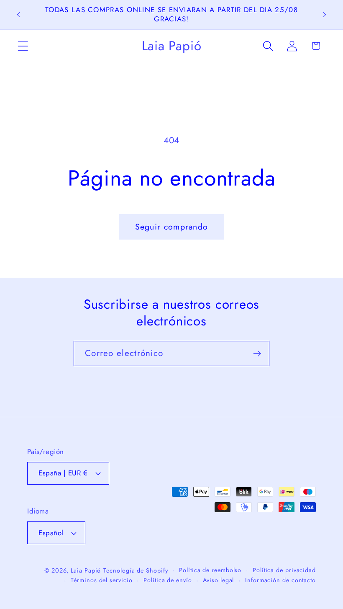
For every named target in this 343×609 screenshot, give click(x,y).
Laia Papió (86, 570)
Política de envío (167, 580)
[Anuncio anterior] (18, 14)
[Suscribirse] (257, 353)
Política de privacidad (284, 570)
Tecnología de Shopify (135, 570)
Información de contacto (280, 580)
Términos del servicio (101, 580)
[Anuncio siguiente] (324, 14)
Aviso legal (218, 580)
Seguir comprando (171, 226)
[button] (23, 46)
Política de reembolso (210, 570)
